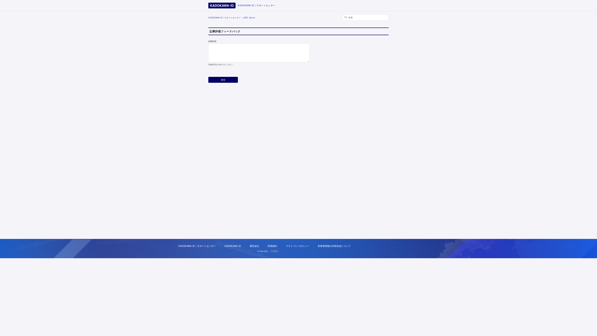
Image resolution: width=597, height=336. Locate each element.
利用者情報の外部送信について (334, 246)
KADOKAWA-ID (232, 246)
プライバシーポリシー (297, 246)
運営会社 (254, 246)
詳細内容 (212, 41)
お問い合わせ (249, 17)
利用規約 (272, 246)
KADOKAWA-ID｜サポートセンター (256, 5)
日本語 (274, 251)
